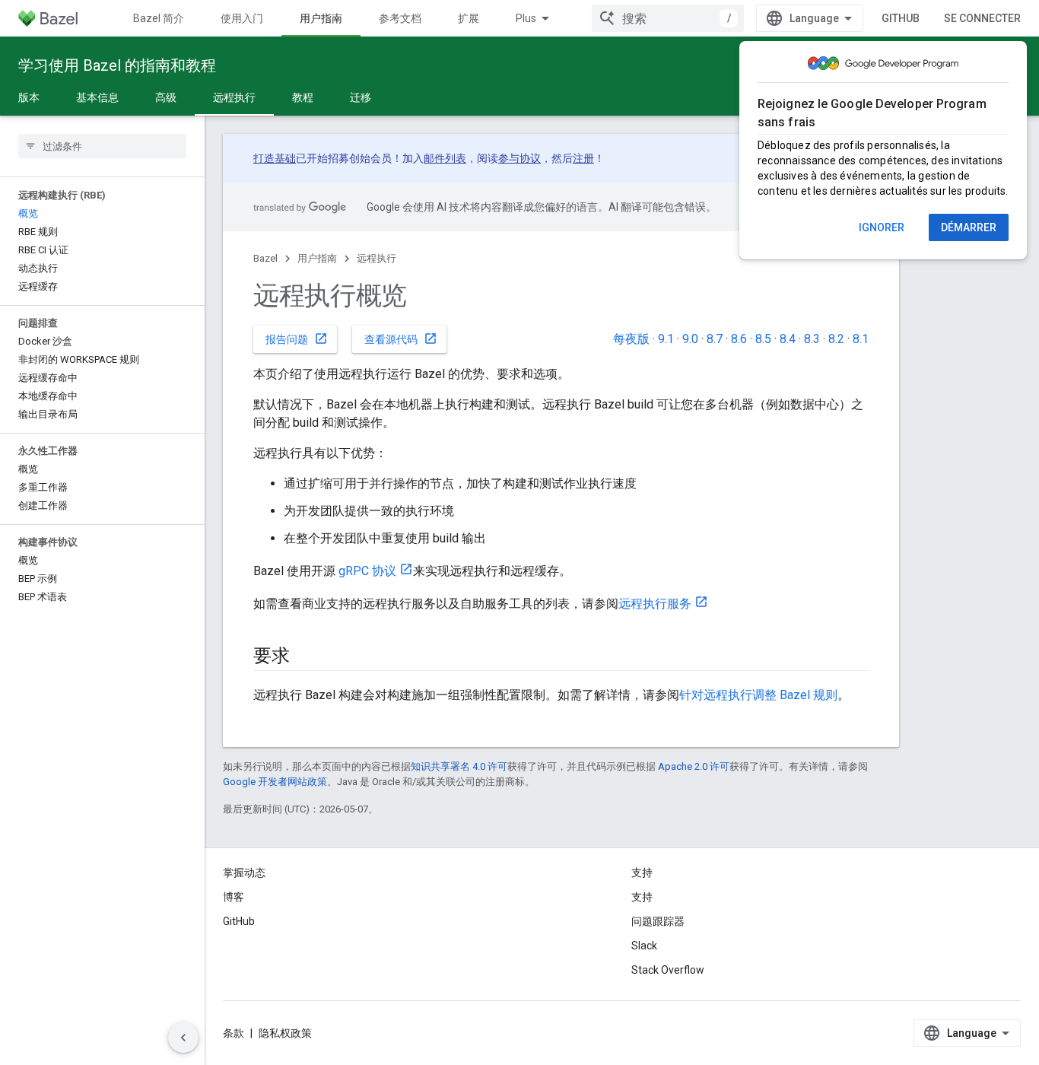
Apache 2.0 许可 (693, 766)
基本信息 (97, 97)
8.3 (812, 339)
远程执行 (234, 97)
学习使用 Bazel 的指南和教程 (117, 65)
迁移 (360, 97)
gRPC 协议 (367, 571)
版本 (29, 97)
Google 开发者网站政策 (275, 781)
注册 (583, 158)
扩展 (468, 18)
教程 (302, 97)
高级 (165, 97)
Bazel (265, 258)
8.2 (836, 339)
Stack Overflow (667, 970)
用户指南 (321, 18)
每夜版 (631, 339)
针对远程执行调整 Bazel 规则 (758, 695)
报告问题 (296, 338)
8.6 (739, 339)
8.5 (763, 339)
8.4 (788, 339)
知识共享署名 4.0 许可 (459, 766)
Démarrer (968, 227)
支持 (642, 897)
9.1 (666, 339)
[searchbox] (102, 146)
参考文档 (400, 18)
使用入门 (242, 18)
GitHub (901, 18)
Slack (644, 945)
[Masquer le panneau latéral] (183, 1037)
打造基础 (274, 158)
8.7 (715, 339)
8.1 (861, 339)
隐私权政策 (285, 1033)
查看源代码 (400, 338)
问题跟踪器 (658, 921)
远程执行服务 (654, 603)
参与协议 (519, 158)
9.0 (690, 339)
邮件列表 (445, 158)
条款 (233, 1033)
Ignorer (881, 227)
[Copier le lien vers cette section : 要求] (305, 657)
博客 (233, 897)
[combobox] (668, 18)
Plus (526, 18)
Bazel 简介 (158, 18)
